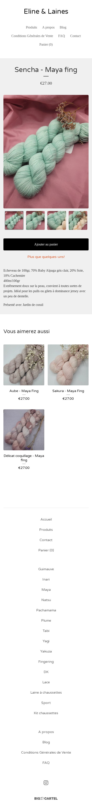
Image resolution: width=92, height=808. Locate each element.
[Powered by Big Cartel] (46, 798)
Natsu (46, 600)
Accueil (46, 519)
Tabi (46, 631)
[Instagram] (46, 783)
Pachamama (46, 610)
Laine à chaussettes (46, 692)
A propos (48, 27)
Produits (31, 27)
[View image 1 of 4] (14, 220)
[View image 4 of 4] (78, 220)
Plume (46, 620)
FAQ (61, 36)
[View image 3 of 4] (56, 220)
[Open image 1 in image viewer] (46, 151)
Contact (75, 36)
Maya (46, 590)
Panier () (46, 44)
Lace (46, 682)
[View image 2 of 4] (35, 220)
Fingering (46, 662)
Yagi (46, 641)
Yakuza (46, 651)
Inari (46, 579)
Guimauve (46, 569)
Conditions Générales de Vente (32, 36)
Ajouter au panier (46, 244)
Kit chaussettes (46, 713)
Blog (63, 27)
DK (46, 672)
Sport (46, 703)
